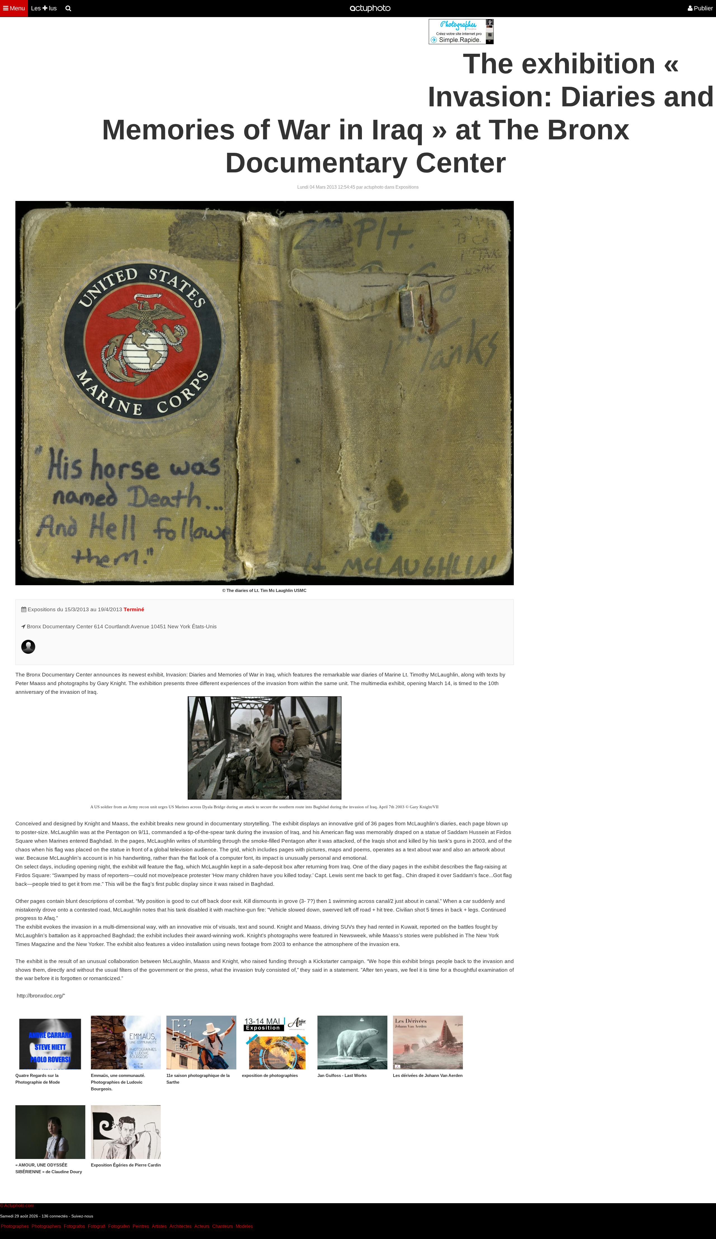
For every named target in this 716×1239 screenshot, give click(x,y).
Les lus (44, 8)
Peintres (141, 1226)
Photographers (46, 1226)
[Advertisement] (324, 58)
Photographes (15, 1226)
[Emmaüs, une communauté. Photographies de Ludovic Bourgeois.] (126, 1042)
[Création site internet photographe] (461, 42)
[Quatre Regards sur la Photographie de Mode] (50, 1042)
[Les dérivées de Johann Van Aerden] (428, 1042)
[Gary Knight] (28, 652)
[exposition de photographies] (277, 1042)
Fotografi (96, 1226)
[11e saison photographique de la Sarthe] (201, 1042)
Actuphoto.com (19, 1205)
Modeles (244, 1226)
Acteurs (201, 1226)
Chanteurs (222, 1226)
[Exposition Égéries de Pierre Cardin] (126, 1132)
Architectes (180, 1226)
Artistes (159, 1226)
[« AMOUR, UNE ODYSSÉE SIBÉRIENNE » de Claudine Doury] (50, 1132)
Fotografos (74, 1226)
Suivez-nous (82, 1216)
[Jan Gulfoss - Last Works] (352, 1042)
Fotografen (119, 1226)
